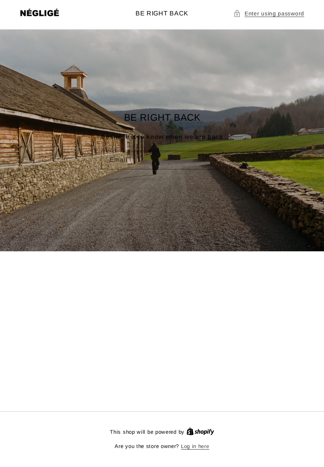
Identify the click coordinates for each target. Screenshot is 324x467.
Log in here (195, 446)
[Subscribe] (213, 160)
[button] (269, 14)
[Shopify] (200, 432)
